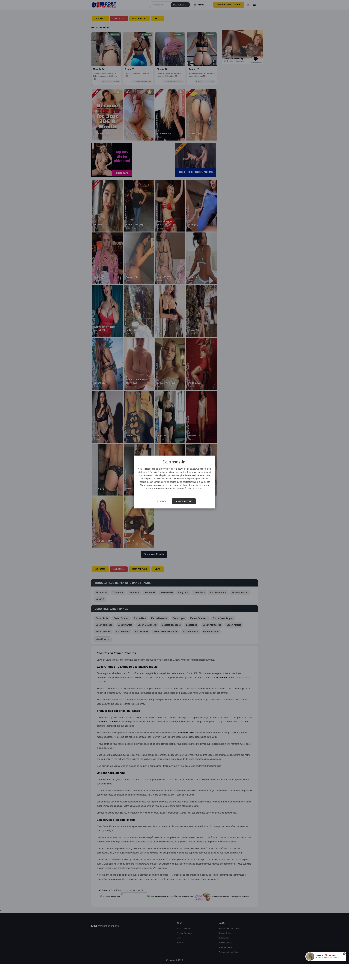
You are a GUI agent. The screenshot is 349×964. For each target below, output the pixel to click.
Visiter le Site (184, 501)
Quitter (162, 501)
